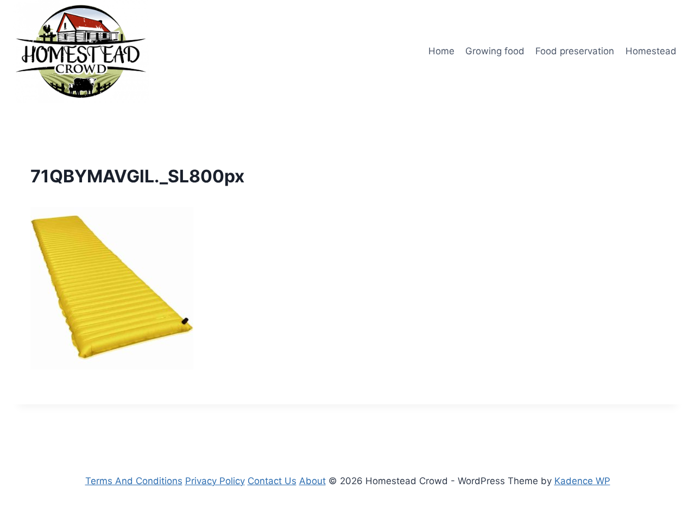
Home (441, 51)
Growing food (495, 51)
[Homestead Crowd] (81, 51)
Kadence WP (582, 480)
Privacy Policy (215, 480)
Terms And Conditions (133, 480)
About (312, 480)
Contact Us (272, 480)
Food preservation (574, 51)
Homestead (651, 51)
